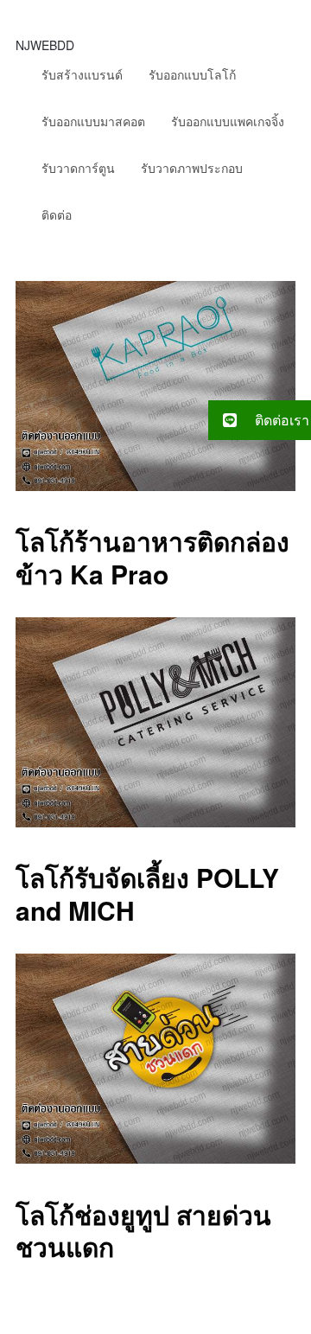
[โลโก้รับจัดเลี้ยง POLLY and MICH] (155, 822)
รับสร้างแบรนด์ (82, 74)
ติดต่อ (56, 214)
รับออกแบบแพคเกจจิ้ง (227, 121)
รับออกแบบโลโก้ (192, 74)
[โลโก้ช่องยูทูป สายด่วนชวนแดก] (155, 1158)
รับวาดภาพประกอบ (192, 167)
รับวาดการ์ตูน (78, 167)
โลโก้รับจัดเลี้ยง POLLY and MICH (147, 893)
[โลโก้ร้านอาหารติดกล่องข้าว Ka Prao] (155, 485)
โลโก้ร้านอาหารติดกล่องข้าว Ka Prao (152, 557)
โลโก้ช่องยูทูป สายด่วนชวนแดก (143, 1231)
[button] (259, 420)
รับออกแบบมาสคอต (93, 121)
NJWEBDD (45, 45)
